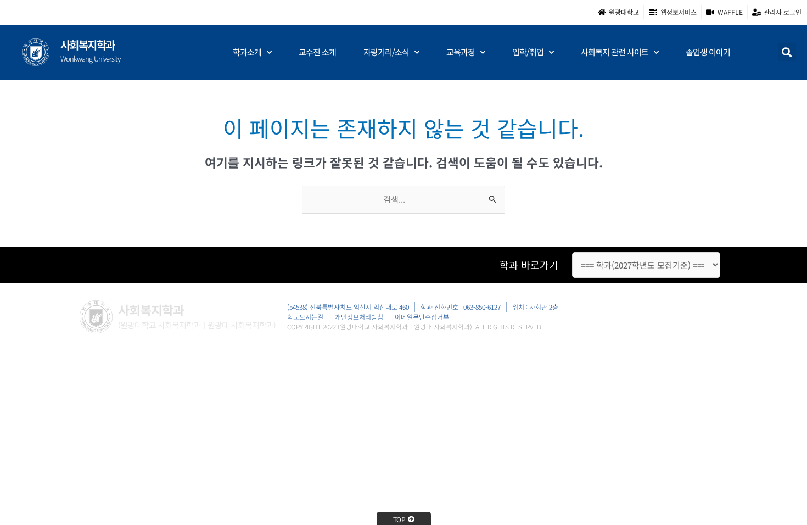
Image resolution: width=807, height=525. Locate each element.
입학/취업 (527, 52)
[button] (787, 52)
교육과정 (460, 52)
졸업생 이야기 (708, 52)
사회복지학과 (87, 45)
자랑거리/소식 (386, 52)
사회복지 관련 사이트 (614, 52)
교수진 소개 (317, 52)
